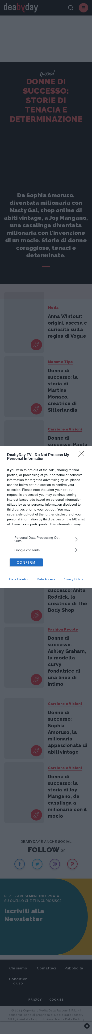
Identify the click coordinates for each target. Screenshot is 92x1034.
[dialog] (46, 517)
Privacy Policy (73, 579)
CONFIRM (26, 562)
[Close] (82, 455)
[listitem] (46, 539)
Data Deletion (19, 579)
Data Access (46, 579)
